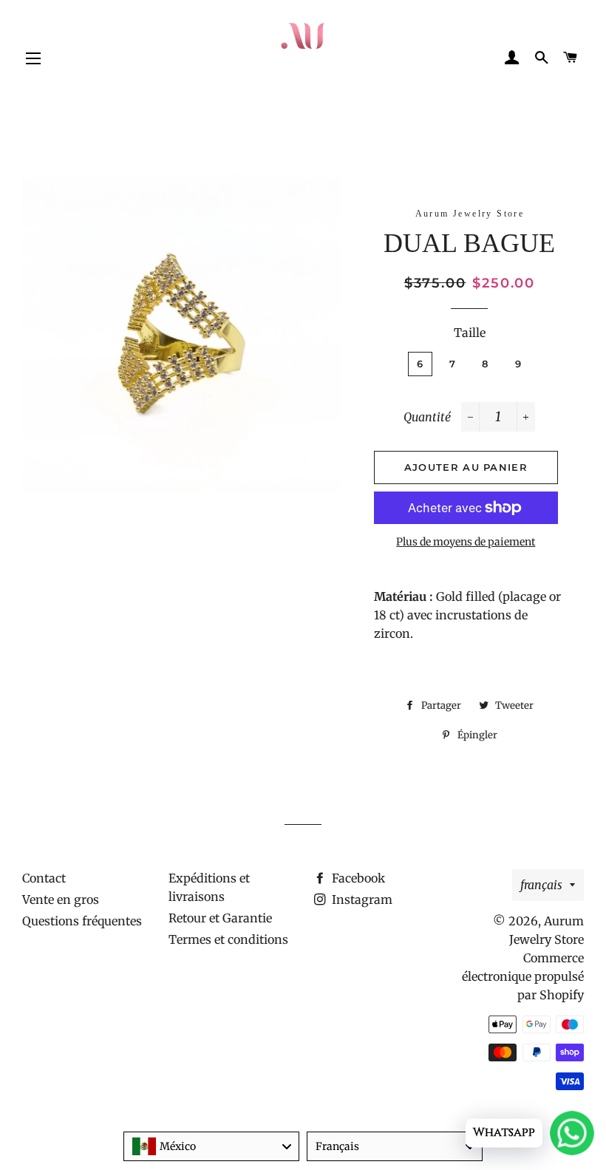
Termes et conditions (228, 939)
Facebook (357, 878)
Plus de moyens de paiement (465, 541)
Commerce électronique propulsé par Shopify (523, 976)
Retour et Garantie (220, 918)
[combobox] (211, 1146)
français (541, 884)
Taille (470, 332)
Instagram (360, 899)
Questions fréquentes (82, 921)
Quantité (427, 416)
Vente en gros (60, 899)
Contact (44, 878)
